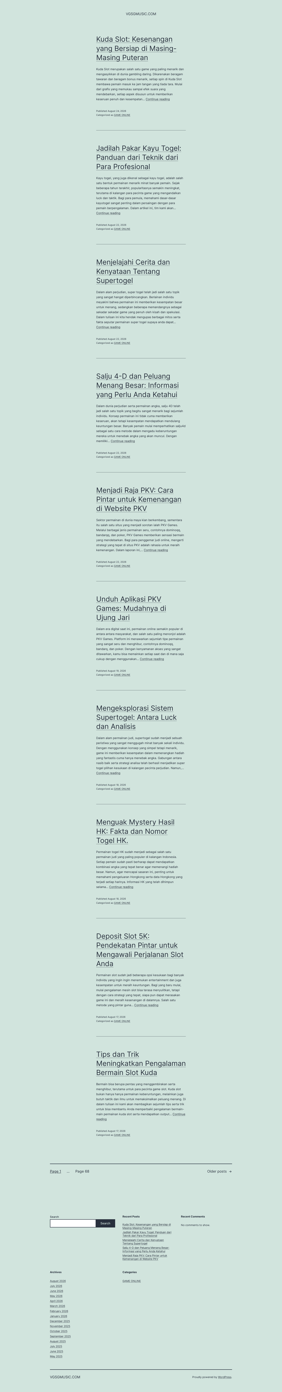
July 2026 (56, 1286)
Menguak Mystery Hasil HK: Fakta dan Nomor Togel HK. (135, 831)
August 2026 (58, 1281)
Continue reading (158, 99)
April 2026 (56, 1301)
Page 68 (82, 1171)
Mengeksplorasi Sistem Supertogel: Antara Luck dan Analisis (136, 717)
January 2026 (58, 1316)
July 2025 (56, 1346)
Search (54, 1216)
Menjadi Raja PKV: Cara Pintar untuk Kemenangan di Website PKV (138, 499)
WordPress (224, 1377)
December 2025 (60, 1321)
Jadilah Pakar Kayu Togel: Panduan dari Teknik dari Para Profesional (138, 157)
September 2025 (60, 1336)
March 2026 (57, 1306)
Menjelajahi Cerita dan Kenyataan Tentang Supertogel (133, 271)
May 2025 (56, 1356)
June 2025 (56, 1351)
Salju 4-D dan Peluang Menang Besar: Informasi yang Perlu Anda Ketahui (137, 385)
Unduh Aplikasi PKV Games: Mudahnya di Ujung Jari (131, 608)
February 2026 (59, 1311)
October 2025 (58, 1331)
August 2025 (58, 1341)
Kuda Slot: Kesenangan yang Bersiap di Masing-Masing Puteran (136, 48)
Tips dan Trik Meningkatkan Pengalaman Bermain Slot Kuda (141, 1063)
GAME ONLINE (122, 114)
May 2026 (56, 1296)
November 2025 (60, 1326)
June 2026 (56, 1291)
